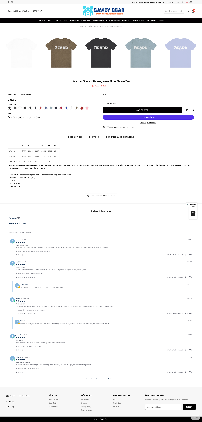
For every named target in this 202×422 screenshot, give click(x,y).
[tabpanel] (101, 307)
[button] (20, 255)
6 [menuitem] (103, 378)
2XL (31, 118)
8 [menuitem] (108, 378)
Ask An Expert (109, 196)
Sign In (178, 2)
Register (170, 2)
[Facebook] (9, 2)
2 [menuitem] (93, 378)
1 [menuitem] (91, 378)
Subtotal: (106, 103)
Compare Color (113, 68)
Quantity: (106, 94)
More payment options (148, 122)
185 (107, 127)
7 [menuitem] (105, 378)
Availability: (12, 94)
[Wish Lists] (187, 110)
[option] (31, 52)
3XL (38, 118)
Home (82, 26)
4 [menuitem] (98, 378)
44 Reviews (22, 224)
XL (26, 118)
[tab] (13, 233)
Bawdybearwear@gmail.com (154, 2)
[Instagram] (12, 2)
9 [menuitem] (110, 378)
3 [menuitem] (96, 378)
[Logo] (104, 11)
